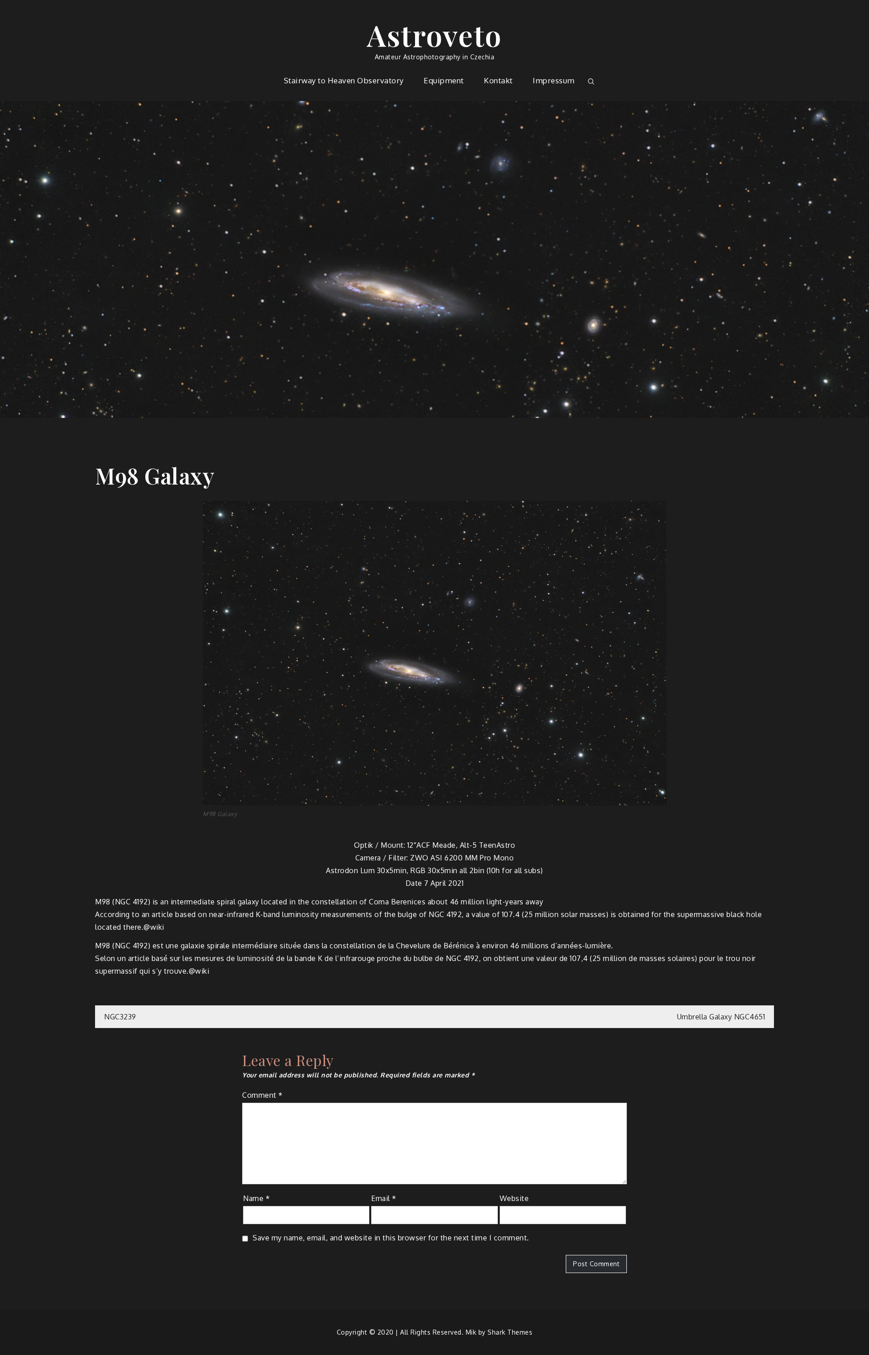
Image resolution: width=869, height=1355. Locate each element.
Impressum (554, 80)
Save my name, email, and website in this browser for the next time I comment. (391, 1237)
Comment (262, 1095)
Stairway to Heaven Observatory (344, 80)
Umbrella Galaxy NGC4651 (721, 1016)
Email (383, 1198)
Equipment (444, 80)
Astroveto (434, 34)
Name (256, 1198)
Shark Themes (509, 1332)
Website (514, 1198)
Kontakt (498, 80)
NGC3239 (120, 1016)
